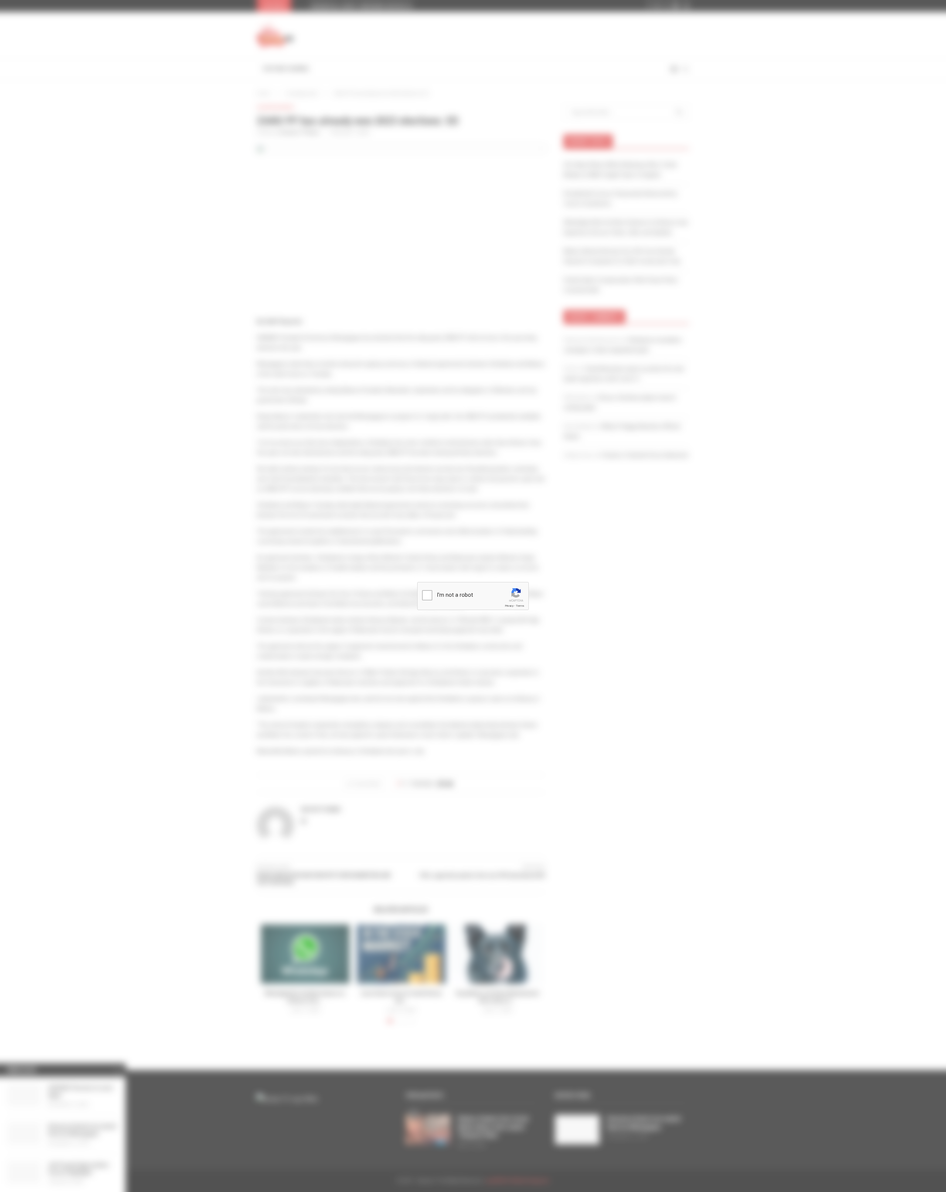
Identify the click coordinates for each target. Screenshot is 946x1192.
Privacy (509, 605)
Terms (520, 605)
